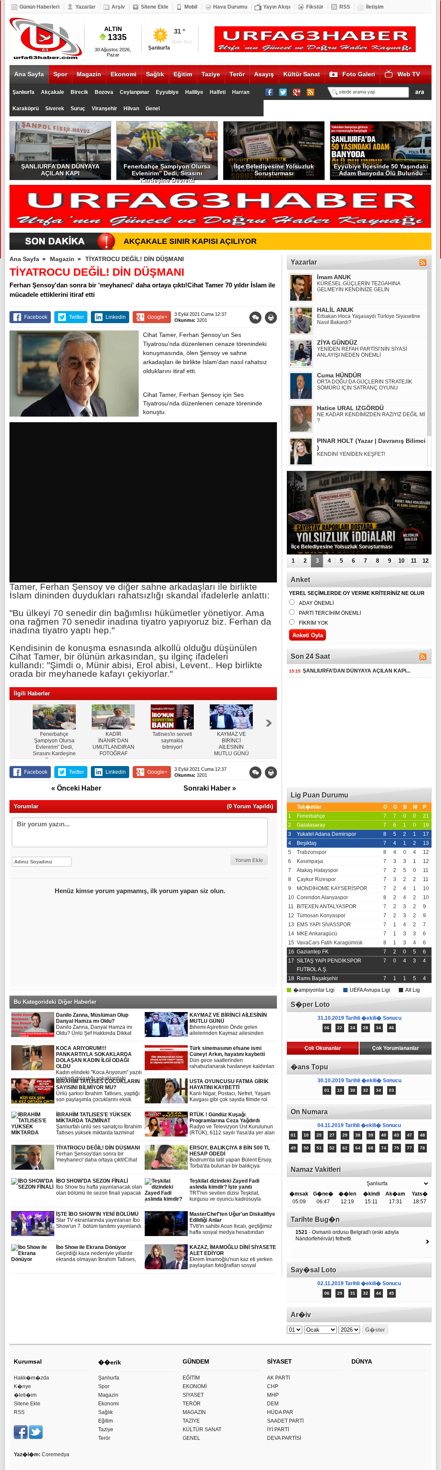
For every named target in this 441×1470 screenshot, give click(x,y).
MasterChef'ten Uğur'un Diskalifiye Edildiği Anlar (232, 1223)
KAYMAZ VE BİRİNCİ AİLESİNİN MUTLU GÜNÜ (230, 1024)
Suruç (78, 109)
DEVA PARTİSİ (284, 1438)
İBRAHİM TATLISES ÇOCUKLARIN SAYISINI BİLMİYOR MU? (98, 1090)
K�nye (22, 1386)
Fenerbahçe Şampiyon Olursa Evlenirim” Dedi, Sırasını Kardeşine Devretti (167, 171)
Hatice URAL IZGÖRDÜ (350, 408)
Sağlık (155, 74)
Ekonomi (124, 74)
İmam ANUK (334, 277)
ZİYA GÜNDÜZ (337, 342)
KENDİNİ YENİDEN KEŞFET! (351, 454)
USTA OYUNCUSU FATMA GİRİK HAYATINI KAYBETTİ (232, 1090)
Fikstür (314, 7)
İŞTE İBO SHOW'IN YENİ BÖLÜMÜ (99, 1220)
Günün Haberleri (39, 7)
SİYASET (193, 1395)
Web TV (409, 74)
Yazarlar (85, 7)
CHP (272, 1386)
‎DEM (273, 1404)
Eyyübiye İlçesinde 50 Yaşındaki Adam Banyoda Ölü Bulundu (381, 170)
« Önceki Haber (76, 788)
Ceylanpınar (134, 92)
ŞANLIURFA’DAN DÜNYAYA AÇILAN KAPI (60, 170)
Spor (60, 74)
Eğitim (183, 74)
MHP (273, 1395)
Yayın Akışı (276, 7)
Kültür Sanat (301, 74)
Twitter (76, 317)
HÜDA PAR (280, 1412)
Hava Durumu (230, 7)
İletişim (375, 7)
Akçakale (52, 92)
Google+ (157, 317)
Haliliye (194, 92)
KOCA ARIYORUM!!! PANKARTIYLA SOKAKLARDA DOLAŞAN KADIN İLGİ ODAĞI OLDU (99, 1063)
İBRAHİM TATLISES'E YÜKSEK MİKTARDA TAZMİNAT (99, 1124)
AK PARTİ (278, 1378)
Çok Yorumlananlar (395, 1048)
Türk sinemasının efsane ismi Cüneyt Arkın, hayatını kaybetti (232, 1057)
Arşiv (118, 7)
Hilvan (131, 109)
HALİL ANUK (335, 309)
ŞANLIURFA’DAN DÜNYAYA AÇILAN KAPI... (349, 671)
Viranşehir (104, 109)
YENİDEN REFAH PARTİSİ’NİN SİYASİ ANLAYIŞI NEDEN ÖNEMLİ (362, 352)
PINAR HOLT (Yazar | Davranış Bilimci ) (371, 444)
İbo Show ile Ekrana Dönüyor (96, 1253)
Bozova (104, 92)
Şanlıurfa (23, 92)
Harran (240, 92)
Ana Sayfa (29, 74)
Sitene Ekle (154, 7)
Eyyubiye (167, 92)
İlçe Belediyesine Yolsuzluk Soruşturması (274, 170)
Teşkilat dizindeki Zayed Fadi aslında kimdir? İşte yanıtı (232, 1190)
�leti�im (25, 1395)
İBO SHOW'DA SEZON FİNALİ (99, 1187)
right (268, 723)
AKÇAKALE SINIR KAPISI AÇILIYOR (190, 241)
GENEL (191, 1438)
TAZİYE (191, 1421)
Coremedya (55, 1454)
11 (413, 560)
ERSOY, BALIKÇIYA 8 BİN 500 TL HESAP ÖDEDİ (232, 1157)
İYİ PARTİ (278, 1429)
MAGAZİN (194, 1412)
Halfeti (218, 92)
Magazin (89, 74)
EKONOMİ (195, 1386)
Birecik (79, 92)
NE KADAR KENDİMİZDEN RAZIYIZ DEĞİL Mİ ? (371, 417)
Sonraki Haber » (209, 788)
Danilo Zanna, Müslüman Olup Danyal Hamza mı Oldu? (98, 1024)
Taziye (211, 74)
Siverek (54, 109)
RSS (344, 7)
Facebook (35, 317)
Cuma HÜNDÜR (339, 375)
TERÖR (192, 1404)
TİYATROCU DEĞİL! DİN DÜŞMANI (134, 258)
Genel (153, 109)
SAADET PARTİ (285, 1421)
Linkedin (116, 317)
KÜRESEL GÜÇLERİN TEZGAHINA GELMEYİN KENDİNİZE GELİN (358, 286)
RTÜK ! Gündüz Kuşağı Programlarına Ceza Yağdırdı (232, 1124)
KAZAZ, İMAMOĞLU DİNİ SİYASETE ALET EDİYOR (232, 1256)
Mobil (190, 7)
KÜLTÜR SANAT (202, 1429)
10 (401, 560)
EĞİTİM (191, 1378)
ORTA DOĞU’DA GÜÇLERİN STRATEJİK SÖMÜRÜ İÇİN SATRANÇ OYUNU (364, 385)
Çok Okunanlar (322, 1048)
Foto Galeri (358, 74)
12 (425, 560)
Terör (237, 74)
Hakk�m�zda (31, 1378)
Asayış (264, 74)
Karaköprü (25, 109)
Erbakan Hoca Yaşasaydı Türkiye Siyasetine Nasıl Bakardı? (368, 319)
